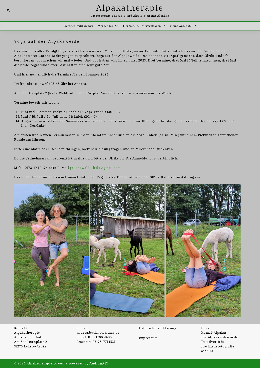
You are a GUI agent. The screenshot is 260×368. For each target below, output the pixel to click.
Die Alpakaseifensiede (219, 337)
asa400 (207, 351)
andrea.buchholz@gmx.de (98, 332)
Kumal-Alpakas (214, 332)
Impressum (148, 338)
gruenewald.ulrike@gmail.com (95, 168)
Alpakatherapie (130, 8)
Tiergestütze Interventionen (142, 25)
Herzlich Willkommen (78, 25)
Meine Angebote (181, 25)
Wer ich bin (106, 25)
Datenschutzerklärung (157, 328)
